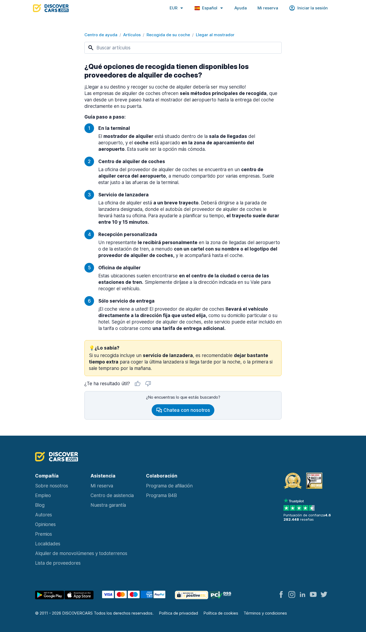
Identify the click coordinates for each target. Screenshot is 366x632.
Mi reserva (267, 7)
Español (209, 7)
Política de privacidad (178, 613)
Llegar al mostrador (215, 34)
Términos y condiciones (265, 613)
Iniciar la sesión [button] (312, 7)
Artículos (132, 34)
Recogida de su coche (168, 34)
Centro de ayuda (100, 34)
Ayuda (240, 7)
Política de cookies (220, 613)
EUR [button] (173, 7)
